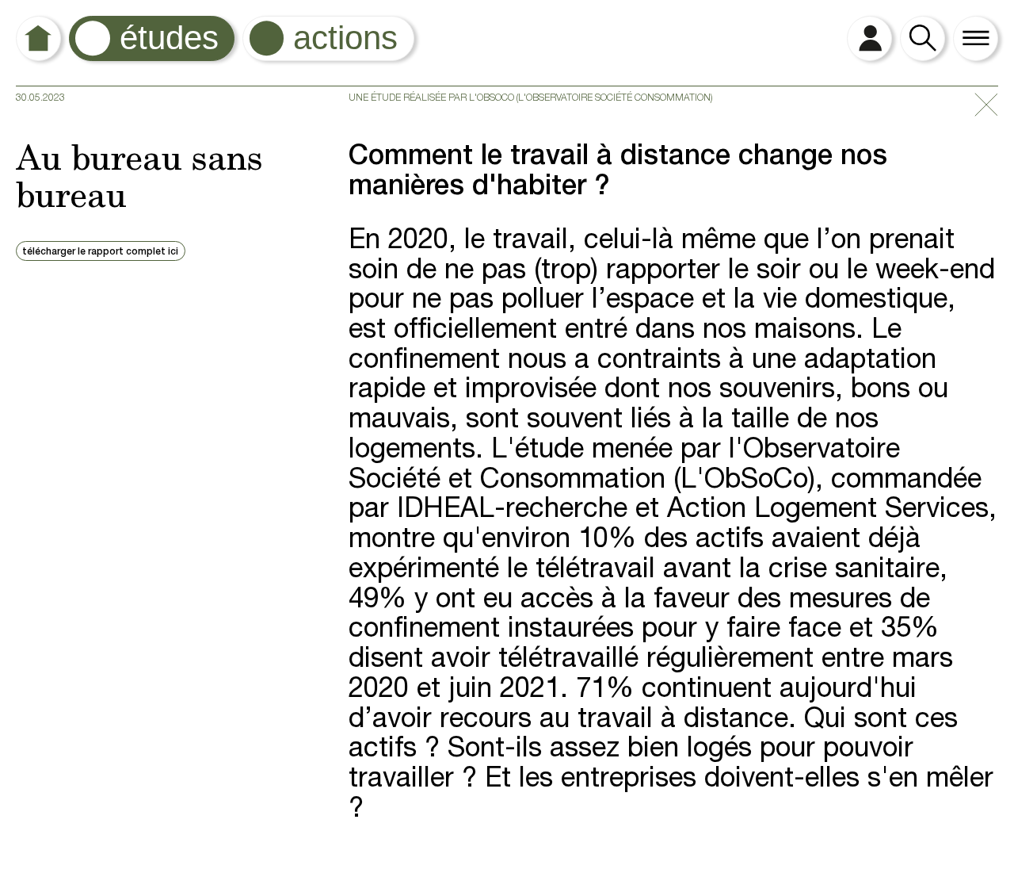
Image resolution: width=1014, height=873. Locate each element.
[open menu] (975, 38)
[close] (986, 106)
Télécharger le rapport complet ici (100, 252)
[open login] (869, 38)
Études (169, 37)
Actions (345, 37)
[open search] (922, 38)
